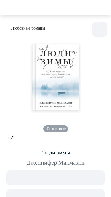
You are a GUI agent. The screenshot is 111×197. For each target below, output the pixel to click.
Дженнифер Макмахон (56, 162)
